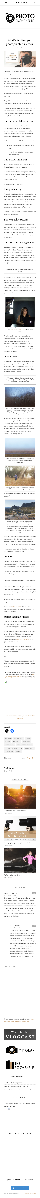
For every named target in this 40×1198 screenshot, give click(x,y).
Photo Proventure (25, 36)
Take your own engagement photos (16, 1086)
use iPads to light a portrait (18, 329)
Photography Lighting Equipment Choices (18, 843)
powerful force (16, 606)
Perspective (12, 36)
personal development (24, 745)
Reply (34, 893)
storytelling (9, 751)
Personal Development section (14, 678)
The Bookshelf (30, 678)
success (18, 751)
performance (9, 745)
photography (29, 748)
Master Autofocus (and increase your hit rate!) (19, 1090)
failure (28, 738)
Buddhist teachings (22, 639)
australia (8, 738)
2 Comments (7, 758)
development (18, 738)
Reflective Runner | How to (13, 875)
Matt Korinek (9, 768)
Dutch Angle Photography (13, 1083)
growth (7, 741)
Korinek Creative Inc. (30, 1193)
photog (7, 748)
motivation (26, 741)
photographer (17, 748)
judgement (16, 741)
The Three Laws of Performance (19, 675)
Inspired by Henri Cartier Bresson (15, 810)
